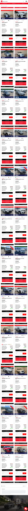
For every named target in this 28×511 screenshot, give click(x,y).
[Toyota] (1, 1)
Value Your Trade (20, 84)
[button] (13, 14)
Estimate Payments (7, 43)
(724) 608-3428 (5, 3)
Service (23, 3)
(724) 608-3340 (11, 47)
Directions (14, 3)
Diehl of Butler (3, 47)
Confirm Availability (7, 41)
